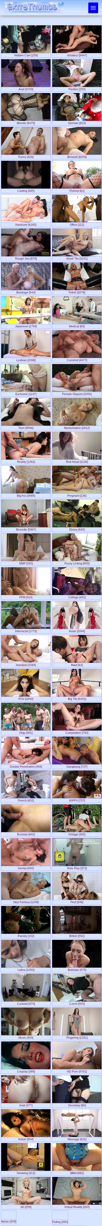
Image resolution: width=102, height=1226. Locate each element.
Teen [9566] (25, 427)
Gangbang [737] (76, 765)
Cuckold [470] (26, 1003)
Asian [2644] (77, 630)
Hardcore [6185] (25, 224)
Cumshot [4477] (77, 359)
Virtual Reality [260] (76, 1206)
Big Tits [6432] (77, 698)
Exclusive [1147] (25, 393)
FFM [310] (25, 596)
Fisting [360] (60, 1221)
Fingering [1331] (77, 1036)
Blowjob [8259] (77, 156)
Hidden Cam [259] (26, 54)
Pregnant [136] (76, 495)
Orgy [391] (25, 732)
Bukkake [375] (77, 969)
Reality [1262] (26, 461)
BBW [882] (77, 1172)
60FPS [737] (77, 799)
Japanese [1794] (26, 325)
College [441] (77, 596)
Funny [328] (25, 156)
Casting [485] (25, 190)
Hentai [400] (26, 867)
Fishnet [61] (77, 190)
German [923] (77, 122)
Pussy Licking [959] (77, 562)
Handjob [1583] (26, 664)
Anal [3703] (26, 88)
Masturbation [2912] (77, 427)
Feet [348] (76, 901)
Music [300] (26, 1036)
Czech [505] (77, 1003)
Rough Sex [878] (26, 257)
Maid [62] (77, 664)
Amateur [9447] (77, 54)
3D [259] (25, 1206)
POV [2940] (26, 698)
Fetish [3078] (77, 291)
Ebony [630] (77, 528)
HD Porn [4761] (77, 1070)
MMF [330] (26, 562)
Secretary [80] (77, 1104)
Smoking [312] (26, 1172)
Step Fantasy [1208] (26, 901)
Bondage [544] (25, 291)
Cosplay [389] (26, 1070)
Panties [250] (77, 88)
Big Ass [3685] (26, 495)
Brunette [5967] (26, 528)
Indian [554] (25, 1138)
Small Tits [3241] (77, 257)
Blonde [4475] (26, 122)
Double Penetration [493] (26, 765)
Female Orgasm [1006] (77, 393)
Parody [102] (26, 935)
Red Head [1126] (77, 461)
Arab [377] (25, 1104)
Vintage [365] (76, 833)
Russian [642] (26, 833)
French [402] (26, 799)
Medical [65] (77, 325)
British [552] (76, 935)
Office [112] (77, 224)
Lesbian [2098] (26, 359)
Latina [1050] (26, 969)
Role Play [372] (77, 867)
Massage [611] (77, 1138)
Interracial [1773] (26, 630)
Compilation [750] (76, 732)
